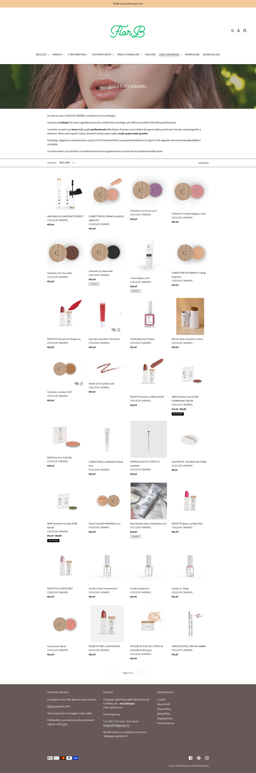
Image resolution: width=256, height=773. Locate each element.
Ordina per (51, 163)
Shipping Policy (165, 718)
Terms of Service (165, 723)
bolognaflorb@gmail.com (116, 725)
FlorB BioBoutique (183, 766)
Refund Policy (164, 714)
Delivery (51, 706)
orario (64, 724)
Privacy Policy (164, 709)
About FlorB (163, 704)
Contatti (161, 699)
